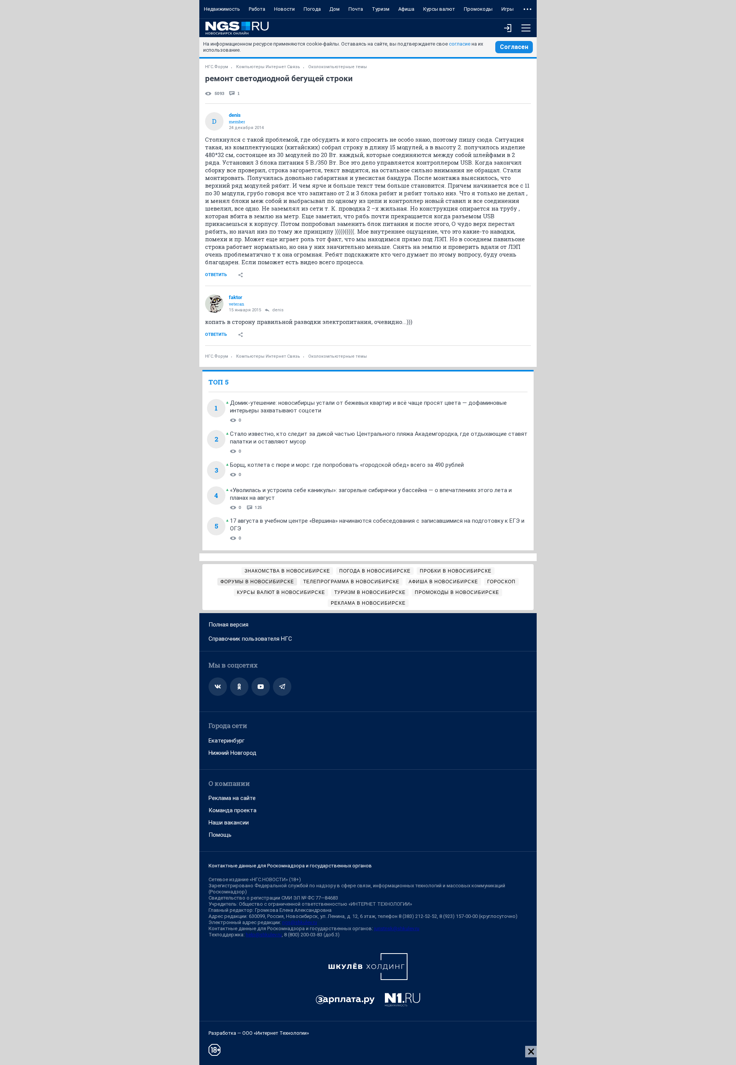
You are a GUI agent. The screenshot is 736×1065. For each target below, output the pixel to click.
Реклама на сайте (232, 798)
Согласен (514, 47)
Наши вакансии (229, 822)
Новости (284, 9)
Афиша (406, 9)
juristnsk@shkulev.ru (396, 928)
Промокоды (478, 9)
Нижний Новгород (232, 752)
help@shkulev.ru (264, 934)
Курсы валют (439, 9)
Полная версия (228, 624)
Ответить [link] (216, 274)
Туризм (380, 9)
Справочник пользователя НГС (250, 638)
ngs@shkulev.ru (299, 922)
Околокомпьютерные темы (337, 66)
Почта (355, 9)
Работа (257, 9)
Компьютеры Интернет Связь (268, 66)
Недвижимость (222, 9)
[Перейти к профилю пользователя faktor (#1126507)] (214, 303)
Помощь (220, 834)
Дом (334, 9)
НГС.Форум (216, 66)
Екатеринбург (227, 740)
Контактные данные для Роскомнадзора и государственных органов (290, 866)
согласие (459, 44)
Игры (507, 9)
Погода (312, 9)
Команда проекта (232, 810)
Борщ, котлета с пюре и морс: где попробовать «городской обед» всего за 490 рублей (347, 464)
